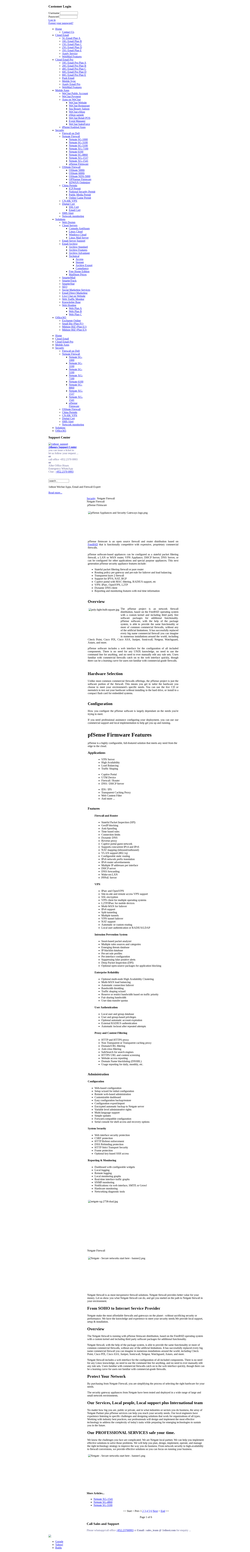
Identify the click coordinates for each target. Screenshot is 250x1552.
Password (53, 16)
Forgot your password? (60, 23)
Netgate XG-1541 (103, 1499)
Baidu (58, 1547)
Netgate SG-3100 (103, 1505)
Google (59, 1541)
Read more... (55, 492)
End (163, 1511)
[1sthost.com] (49, 1536)
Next (155, 1511)
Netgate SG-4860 (103, 1502)
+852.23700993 (125, 1530)
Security (91, 498)
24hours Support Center (62, 447)
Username (53, 13)
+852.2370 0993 (64, 471)
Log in (52, 20)
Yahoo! (59, 1544)
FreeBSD (93, 544)
